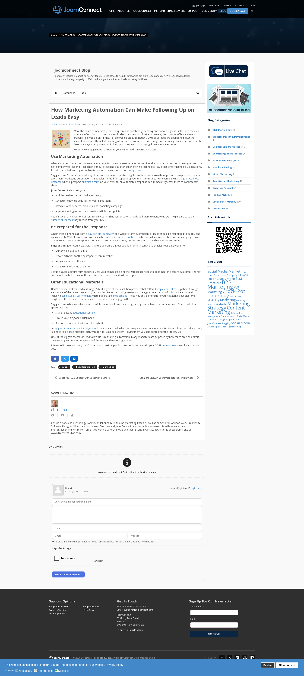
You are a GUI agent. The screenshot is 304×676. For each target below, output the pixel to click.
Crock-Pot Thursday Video (228, 277)
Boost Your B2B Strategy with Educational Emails (84, 377)
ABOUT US (123, 11)
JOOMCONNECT (141, 11)
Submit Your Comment (68, 574)
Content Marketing (226, 309)
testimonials (84, 295)
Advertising (212, 327)
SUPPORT (193, 11)
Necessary (25, 670)
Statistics (63, 670)
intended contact (126, 237)
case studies (69, 295)
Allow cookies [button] (286, 665)
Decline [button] (267, 665)
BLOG (223, 11)
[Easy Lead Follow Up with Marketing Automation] (61, 139)
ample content (165, 289)
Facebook (221, 326)
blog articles (120, 295)
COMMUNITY (208, 11)
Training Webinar (58, 610)
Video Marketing (222, 174)
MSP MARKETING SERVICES (168, 11)
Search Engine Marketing (227, 153)
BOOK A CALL (237, 11)
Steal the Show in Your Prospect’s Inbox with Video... (167, 377)
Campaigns (233, 275)
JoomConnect (58, 124)
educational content (83, 312)
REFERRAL (240, 5)
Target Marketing (234, 327)
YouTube (244, 658)
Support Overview (58, 606)
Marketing (108, 366)
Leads (65, 366)
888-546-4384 (198, 5)
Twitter (229, 658)
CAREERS (227, 5)
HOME (111, 11)
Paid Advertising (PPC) (226, 160)
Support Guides (91, 606)
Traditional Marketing (226, 181)
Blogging (225, 323)
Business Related (223, 187)
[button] (197, 93)
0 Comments (115, 124)
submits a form (90, 182)
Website (221, 304)
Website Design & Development (231, 136)
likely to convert (138, 170)
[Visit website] (52, 415)
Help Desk (88, 610)
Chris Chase (74, 124)
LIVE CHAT (214, 5)
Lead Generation (85, 366)
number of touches (62, 220)
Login (251, 5)
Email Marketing (222, 167)
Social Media (240, 323)
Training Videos (57, 613)
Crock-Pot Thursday (225, 201)
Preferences (45, 670)
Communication (228, 316)
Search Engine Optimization (226, 319)
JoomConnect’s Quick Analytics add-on (80, 328)
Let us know (169, 345)
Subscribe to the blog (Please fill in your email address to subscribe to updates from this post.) (106, 541)
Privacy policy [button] (114, 664)
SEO (232, 296)
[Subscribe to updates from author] (62, 415)
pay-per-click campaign (101, 233)
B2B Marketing (220, 284)
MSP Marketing (222, 129)
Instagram (219, 208)
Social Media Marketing (226, 146)
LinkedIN (237, 658)
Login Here (196, 488)
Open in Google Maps (131, 629)
